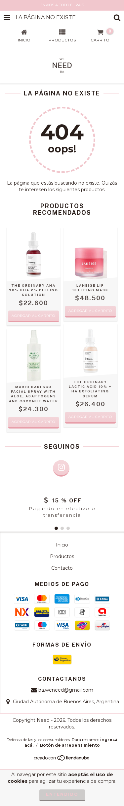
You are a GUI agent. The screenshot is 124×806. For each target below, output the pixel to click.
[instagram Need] (61, 468)
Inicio (62, 545)
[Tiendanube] (62, 759)
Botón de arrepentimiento (70, 745)
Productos (62, 556)
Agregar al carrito (90, 311)
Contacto (62, 568)
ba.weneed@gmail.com (65, 690)
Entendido (62, 794)
